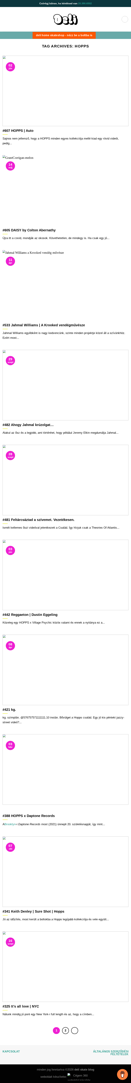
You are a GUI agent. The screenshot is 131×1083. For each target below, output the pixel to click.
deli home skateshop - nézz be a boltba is (64, 35)
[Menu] (125, 19)
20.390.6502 (85, 3)
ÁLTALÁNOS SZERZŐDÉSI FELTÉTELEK (110, 1053)
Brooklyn (10, 824)
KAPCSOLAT (11, 1051)
